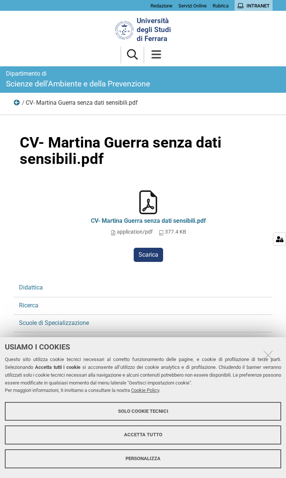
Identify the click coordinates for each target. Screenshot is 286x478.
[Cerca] (132, 55)
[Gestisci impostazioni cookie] (279, 239)
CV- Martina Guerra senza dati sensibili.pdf (148, 220)
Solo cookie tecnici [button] (143, 411)
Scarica (148, 254)
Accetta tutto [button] (143, 434)
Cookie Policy (145, 390)
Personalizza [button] (143, 458)
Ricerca (17, 104)
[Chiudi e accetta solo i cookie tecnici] (268, 355)
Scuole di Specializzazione (54, 322)
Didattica (31, 287)
